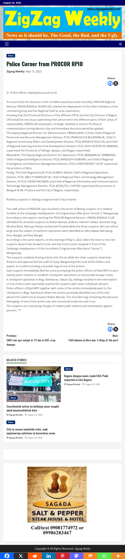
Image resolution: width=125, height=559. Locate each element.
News (11, 55)
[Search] (120, 44)
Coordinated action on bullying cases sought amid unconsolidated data (33, 408)
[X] (115, 83)
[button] (6, 44)
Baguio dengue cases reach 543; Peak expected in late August (86, 378)
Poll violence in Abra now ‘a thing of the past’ (93, 338)
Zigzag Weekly (16, 71)
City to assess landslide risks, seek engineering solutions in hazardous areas (31, 431)
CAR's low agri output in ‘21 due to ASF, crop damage (31, 340)
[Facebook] (110, 83)
